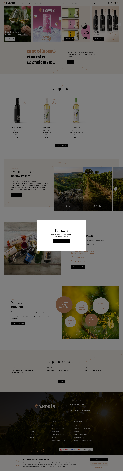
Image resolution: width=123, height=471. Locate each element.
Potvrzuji (61, 241)
